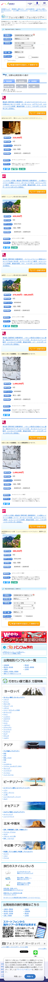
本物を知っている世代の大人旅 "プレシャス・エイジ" (12, 893)
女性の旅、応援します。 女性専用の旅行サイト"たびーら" (13, 889)
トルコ (5, 856)
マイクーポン (37, 4)
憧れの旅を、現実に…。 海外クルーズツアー (24, 878)
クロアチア (6, 718)
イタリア (6, 699)
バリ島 (5, 794)
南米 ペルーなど (8, 838)
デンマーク (6, 731)
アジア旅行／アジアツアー (11, 751)
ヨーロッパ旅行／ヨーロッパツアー (14, 697)
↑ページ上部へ (42, 948)
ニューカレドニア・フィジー (12, 796)
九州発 (27, 669)
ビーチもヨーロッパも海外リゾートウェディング (25, 872)
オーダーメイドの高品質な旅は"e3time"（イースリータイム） (22, 897)
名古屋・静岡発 (29, 667)
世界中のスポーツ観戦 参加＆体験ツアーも (23, 883)
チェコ (5, 714)
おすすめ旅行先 (30, 9)
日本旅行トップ (5, 9)
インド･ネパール (8, 775)
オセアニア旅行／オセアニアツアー (14, 812)
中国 (4, 760)
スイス (5, 723)
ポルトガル (6, 704)
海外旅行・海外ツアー (18, 9)
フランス (6, 706)
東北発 (27, 665)
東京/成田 (9, 81)
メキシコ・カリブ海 (9, 836)
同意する (30, 976)
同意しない (18, 976)
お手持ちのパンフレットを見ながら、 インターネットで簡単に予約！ (14, 652)
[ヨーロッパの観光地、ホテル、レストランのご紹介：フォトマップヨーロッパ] (24, 945)
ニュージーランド (8, 816)
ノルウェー (6, 725)
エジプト (6, 853)
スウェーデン (7, 727)
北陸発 (27, 909)
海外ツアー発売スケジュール (12, 673)
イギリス (6, 708)
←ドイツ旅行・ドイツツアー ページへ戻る (14, 947)
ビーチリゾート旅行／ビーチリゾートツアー (16, 788)
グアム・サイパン (8, 792)
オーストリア (7, 712)
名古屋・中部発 (8, 913)
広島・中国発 (8, 915)
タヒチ (5, 799)
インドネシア (7, 770)
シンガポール (7, 764)
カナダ (5, 834)
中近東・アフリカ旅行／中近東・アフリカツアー (18, 851)
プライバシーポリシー (24, 969)
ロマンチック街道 (14, 710)
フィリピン (6, 772)
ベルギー (6, 738)
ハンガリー (6, 716)
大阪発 (6, 669)
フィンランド (7, 729)
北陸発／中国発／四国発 (11, 671)
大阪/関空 (34, 81)
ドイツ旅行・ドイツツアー (20, 10)
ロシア (5, 733)
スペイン (6, 701)
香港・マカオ (7, 758)
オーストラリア (8, 814)
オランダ (6, 736)
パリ (11, 706)
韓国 (4, 753)
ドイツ (5, 710)
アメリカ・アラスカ (9, 832)
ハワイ (5, 790)
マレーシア (6, 768)
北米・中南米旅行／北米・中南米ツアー (15, 829)
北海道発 (6, 665)
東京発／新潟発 (8, 667)
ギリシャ (6, 721)
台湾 (4, 755)
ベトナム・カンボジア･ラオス (12, 766)
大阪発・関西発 (8, 909)
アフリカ (6, 858)
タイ (4, 762)
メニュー (44, 4)
